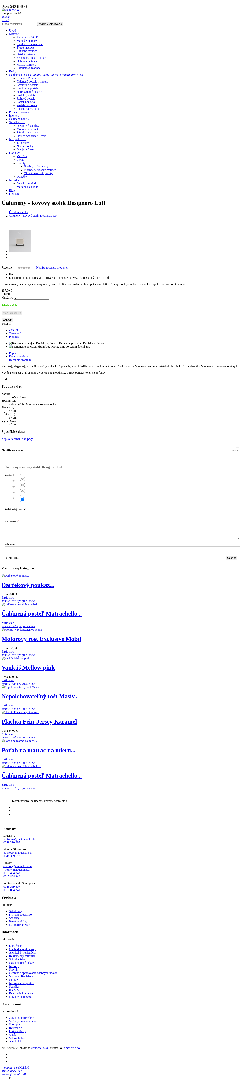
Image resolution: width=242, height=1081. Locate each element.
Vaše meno (10, 544)
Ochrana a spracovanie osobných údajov (33, 973)
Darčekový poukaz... (28, 585)
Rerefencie (15, 1027)
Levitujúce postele (27, 88)
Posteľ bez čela (26, 101)
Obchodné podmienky (22, 949)
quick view (18, 601)
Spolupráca (15, 1024)
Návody (14, 966)
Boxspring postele (27, 84)
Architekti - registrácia (22, 952)
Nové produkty (18, 921)
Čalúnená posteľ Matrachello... (42, 613)
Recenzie (7, 267)
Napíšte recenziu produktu (52, 267)
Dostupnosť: (16, 277)
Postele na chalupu (28, 108)
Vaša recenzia (12, 521)
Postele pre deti (26, 95)
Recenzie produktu (20, 359)
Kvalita (8, 475)
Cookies (14, 979)
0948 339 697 (11, 842)
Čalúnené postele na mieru (32, 81)
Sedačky (14, 918)
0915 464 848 (11, 873)
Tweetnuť (15, 333)
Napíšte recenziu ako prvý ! (18, 439)
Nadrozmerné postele (29, 91)
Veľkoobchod (17, 1038)
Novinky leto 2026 (20, 996)
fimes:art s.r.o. (72, 1047)
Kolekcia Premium (28, 78)
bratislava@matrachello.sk (19, 839)
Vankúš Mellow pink (28, 667)
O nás (12, 1034)
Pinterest (14, 336)
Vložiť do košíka (12, 313)
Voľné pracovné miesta (23, 1021)
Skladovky (15, 911)
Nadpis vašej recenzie (15, 509)
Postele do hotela (27, 105)
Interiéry (14, 989)
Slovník (13, 969)
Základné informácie (21, 1017)
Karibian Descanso (20, 914)
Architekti (15, 1041)
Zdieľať (14, 330)
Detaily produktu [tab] (19, 356)
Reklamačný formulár (22, 956)
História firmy (17, 1031)
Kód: (12, 274)
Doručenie (15, 945)
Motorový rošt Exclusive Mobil (41, 638)
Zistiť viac (8, 597)
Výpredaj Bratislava (21, 976)
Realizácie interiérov (21, 993)
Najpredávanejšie (19, 924)
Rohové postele (26, 98)
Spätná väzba (17, 959)
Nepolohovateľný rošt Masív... (40, 696)
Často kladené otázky (22, 962)
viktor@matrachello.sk (16, 869)
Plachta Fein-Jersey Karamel (39, 721)
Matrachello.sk (39, 1047)
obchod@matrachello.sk (17, 852)
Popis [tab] (12, 353)
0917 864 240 (11, 876)
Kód (4, 379)
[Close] (237, 447)
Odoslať (231, 557)
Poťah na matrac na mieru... (38, 750)
